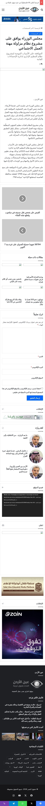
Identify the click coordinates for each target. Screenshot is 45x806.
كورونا (40, 775)
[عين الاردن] (29, 9)
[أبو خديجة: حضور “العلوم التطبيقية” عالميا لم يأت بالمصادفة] (36, 736)
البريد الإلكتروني (37, 367)
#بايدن (26, 758)
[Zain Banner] (22, 19)
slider (40, 771)
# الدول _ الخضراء (20, 754)
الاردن (32, 771)
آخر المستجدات (27, 28)
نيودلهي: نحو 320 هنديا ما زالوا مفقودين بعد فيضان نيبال (34, 301)
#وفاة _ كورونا (18, 767)
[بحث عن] (42, 10)
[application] (22, 505)
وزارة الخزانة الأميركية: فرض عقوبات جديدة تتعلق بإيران (33, 279)
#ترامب (10, 758)
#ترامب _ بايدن (37, 763)
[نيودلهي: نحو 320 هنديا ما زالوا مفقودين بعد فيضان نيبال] (33, 291)
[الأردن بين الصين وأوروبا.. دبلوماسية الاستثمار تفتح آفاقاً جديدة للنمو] (36, 472)
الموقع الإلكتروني (37, 378)
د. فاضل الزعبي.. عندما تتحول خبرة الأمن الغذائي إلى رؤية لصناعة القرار (14, 453)
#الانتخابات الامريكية (35, 754)
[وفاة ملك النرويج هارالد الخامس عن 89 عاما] (12, 291)
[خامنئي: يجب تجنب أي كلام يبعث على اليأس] (12, 269)
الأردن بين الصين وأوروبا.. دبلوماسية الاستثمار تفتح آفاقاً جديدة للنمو (16, 469)
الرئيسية (38, 28)
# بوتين (18, 758)
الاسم (40, 356)
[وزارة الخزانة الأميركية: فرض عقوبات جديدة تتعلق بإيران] (33, 268)
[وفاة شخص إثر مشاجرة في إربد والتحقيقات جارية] (22, 736)
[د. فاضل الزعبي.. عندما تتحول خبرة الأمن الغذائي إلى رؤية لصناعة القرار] (36, 456)
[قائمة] (3, 10)
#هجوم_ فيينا (30, 767)
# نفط (40, 767)
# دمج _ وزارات (9, 763)
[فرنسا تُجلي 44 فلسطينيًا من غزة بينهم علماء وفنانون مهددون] (8, 736)
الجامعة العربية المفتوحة (19, 771)
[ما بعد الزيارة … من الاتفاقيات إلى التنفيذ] (36, 441)
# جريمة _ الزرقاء (23, 763)
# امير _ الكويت (37, 758)
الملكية (6, 771)
